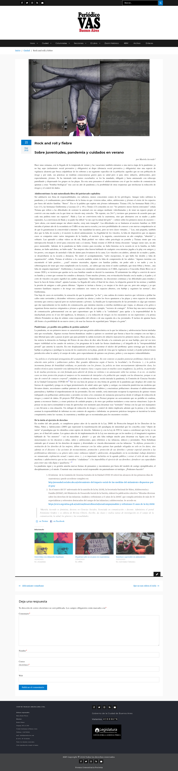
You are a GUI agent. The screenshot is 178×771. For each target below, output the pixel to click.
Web (21, 675)
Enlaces (149, 43)
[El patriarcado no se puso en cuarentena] (94, 543)
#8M (126, 43)
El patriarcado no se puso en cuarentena (92, 557)
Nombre (23, 650)
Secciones (78, 43)
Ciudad (45, 43)
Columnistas (61, 43)
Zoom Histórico (111, 43)
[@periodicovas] (22, 3)
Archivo (137, 43)
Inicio (32, 43)
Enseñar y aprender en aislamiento (131, 557)
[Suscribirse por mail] (42, 3)
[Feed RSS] (37, 3)
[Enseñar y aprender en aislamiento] (135, 543)
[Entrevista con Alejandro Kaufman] (54, 543)
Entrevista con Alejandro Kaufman (49, 557)
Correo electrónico (24, 663)
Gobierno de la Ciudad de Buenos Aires (112, 713)
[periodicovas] (32, 3)
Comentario (24, 613)
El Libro (93, 43)
